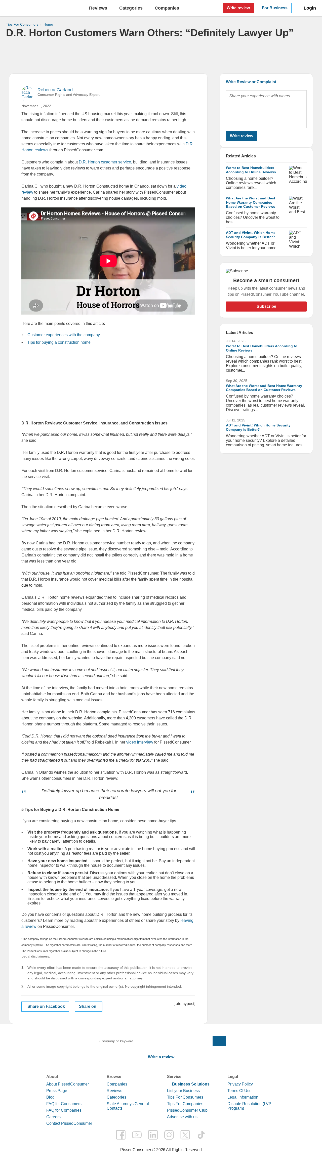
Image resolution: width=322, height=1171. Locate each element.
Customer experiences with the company (63, 335)
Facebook (121, 1135)
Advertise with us (182, 1117)
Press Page (56, 1091)
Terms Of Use (239, 1091)
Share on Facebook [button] (46, 1006)
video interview (139, 742)
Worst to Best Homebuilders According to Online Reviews (251, 170)
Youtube (137, 1135)
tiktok (201, 1135)
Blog (50, 1097)
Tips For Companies (185, 1104)
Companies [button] (167, 8)
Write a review (161, 1057)
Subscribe (266, 306)
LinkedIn (153, 1135)
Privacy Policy (240, 1084)
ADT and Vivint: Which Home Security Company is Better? (250, 235)
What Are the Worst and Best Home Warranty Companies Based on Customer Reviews (250, 202)
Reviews (98, 8)
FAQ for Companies (64, 1110)
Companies (117, 1084)
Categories (116, 1097)
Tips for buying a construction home (59, 342)
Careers (53, 1117)
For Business (275, 8)
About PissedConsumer (67, 1084)
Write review (238, 8)
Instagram (169, 1135)
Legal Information (242, 1097)
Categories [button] (131, 8)
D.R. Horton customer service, (105, 162)
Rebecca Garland (55, 89)
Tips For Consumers (185, 1097)
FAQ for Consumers (64, 1104)
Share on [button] (87, 1006)
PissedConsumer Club (187, 1110)
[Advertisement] (161, 56)
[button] (219, 1041)
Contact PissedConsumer (69, 1123)
